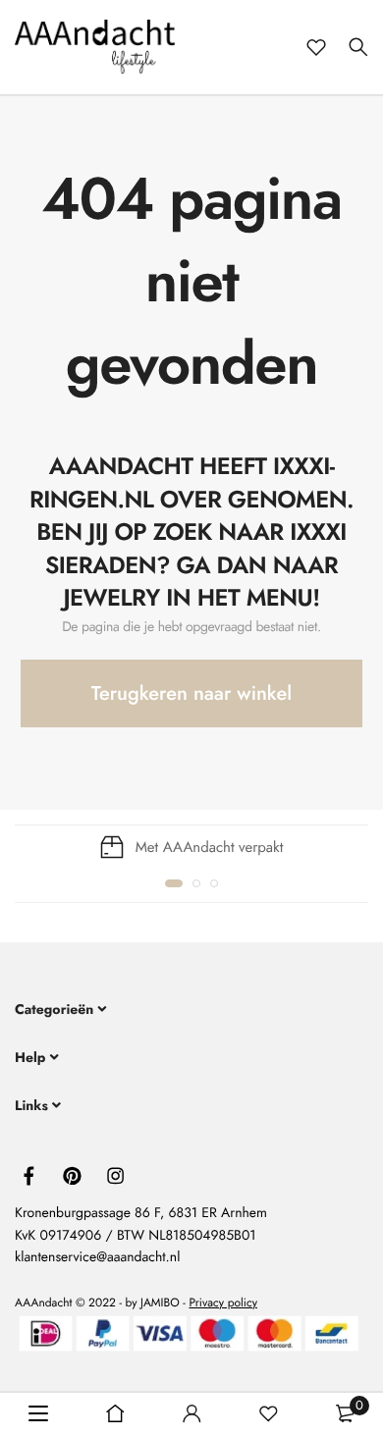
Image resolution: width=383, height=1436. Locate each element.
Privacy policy (223, 1302)
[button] (174, 883)
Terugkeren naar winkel (191, 693)
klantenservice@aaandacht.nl (97, 1257)
